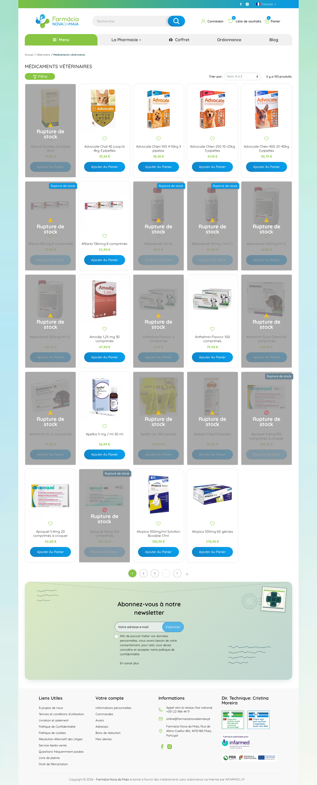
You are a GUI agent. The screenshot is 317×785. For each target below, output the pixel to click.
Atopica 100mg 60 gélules (212, 532)
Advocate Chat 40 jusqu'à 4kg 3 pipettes (104, 148)
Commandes (104, 714)
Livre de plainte (49, 758)
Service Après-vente (53, 745)
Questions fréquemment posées (61, 752)
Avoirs (100, 720)
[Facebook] (241, 4)
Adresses (102, 727)
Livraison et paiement (54, 720)
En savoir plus (129, 663)
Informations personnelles (113, 708)
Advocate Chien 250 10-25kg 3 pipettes (212, 148)
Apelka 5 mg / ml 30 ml (104, 434)
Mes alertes (104, 739)
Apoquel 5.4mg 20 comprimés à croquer (50, 534)
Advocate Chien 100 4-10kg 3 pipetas (158, 148)
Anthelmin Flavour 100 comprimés (212, 339)
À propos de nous (51, 708)
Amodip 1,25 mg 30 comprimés (104, 339)
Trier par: (215, 76)
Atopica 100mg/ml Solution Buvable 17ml (158, 534)
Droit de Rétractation (53, 764)
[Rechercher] (176, 21)
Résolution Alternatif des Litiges (61, 739)
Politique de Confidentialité (57, 727)
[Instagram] (247, 4)
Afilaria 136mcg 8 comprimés (104, 244)
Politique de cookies (52, 733)
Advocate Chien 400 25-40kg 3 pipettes (266, 148)
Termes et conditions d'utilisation (61, 714)
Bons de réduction (108, 733)
